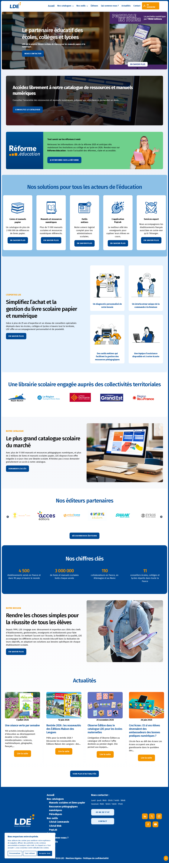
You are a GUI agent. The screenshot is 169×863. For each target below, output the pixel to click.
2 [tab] (128, 68)
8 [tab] (146, 68)
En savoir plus (16, 336)
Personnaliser (14, 853)
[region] (30, 845)
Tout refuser (30, 853)
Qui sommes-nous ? (110, 6)
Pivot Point (122, 515)
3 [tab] (131, 68)
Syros (71, 515)
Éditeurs (94, 6)
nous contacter (32, 53)
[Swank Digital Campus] (46, 517)
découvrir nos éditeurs (84, 536)
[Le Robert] (148, 517)
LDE (62, 858)
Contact (136, 6)
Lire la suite (24, 754)
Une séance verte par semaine (22, 725)
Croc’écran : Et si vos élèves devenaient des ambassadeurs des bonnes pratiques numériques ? (144, 730)
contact (102, 821)
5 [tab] (137, 68)
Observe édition (20, 515)
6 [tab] (140, 68)
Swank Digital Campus (46, 515)
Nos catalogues (64, 6)
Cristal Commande (59, 821)
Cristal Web (55, 825)
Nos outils (81, 6)
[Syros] (72, 517)
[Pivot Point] (123, 517)
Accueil (51, 6)
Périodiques (55, 814)
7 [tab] (143, 68)
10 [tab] (151, 68)
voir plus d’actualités (84, 774)
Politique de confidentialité (96, 858)
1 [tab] (126, 68)
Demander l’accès (17, 468)
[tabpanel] (138, 40)
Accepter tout (44, 853)
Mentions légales (74, 858)
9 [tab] (149, 68)
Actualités (126, 6)
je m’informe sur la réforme (64, 160)
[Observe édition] (21, 517)
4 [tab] (134, 68)
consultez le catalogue (27, 109)
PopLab (53, 829)
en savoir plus (17, 240)
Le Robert (148, 515)
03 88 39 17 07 (103, 812)
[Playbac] (97, 517)
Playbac (97, 515)
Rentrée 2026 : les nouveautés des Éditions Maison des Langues (63, 729)
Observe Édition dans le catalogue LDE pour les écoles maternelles (105, 729)
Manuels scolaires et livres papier (67, 802)
